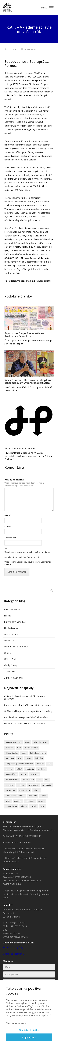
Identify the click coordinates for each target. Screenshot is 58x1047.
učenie (43, 795)
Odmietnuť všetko (29, 1030)
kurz (49, 763)
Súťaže (7, 652)
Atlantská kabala (40, 742)
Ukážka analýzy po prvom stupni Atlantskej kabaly (28, 711)
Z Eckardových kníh (13, 677)
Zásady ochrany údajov (14, 947)
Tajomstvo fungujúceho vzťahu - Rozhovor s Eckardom (24, 335)
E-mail (7, 526)
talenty (36, 790)
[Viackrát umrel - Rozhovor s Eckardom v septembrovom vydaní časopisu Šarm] (29, 363)
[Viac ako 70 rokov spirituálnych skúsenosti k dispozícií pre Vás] (7, 7)
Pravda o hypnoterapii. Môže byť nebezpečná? (26, 717)
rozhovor (10, 785)
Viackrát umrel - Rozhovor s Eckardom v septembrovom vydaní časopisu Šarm (28, 381)
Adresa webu (10, 537)
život (42, 806)
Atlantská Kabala (12, 609)
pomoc (24, 774)
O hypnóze (9, 640)
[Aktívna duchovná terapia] (29, 420)
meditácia (29, 769)
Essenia (7, 615)
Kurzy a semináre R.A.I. (15, 621)
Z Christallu (9, 671)
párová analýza (12, 779)
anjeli (27, 742)
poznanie (35, 774)
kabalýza (39, 758)
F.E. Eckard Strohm (38, 753)
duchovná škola (31, 747)
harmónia (10, 758)
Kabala (28, 758)
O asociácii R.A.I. (12, 634)
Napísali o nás (11, 628)
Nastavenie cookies (16, 1023)
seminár (21, 785)
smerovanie (33, 785)
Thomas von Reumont (15, 795)
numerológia (11, 774)
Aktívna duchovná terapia (19, 448)
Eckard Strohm (12, 753)
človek (33, 806)
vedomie (18, 801)
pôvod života (28, 779)
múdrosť (41, 769)
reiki (47, 779)
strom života (24, 790)
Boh (19, 747)
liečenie (9, 769)
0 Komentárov (30, 49)
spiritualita (46, 785)
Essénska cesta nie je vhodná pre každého (24, 723)
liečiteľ (18, 769)
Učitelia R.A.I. (10, 659)
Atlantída (9, 747)
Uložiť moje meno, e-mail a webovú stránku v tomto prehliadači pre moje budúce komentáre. (27, 554)
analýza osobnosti (13, 742)
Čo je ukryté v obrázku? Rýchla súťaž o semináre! (27, 705)
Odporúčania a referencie (16, 646)
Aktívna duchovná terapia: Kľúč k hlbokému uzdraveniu (24, 697)
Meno (7, 515)
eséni (24, 753)
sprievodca (10, 790)
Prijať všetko (29, 1037)
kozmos (40, 763)
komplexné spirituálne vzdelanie (19, 763)
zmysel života (11, 806)
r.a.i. (39, 779)
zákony (24, 806)
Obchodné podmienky (13, 953)
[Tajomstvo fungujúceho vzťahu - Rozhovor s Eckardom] (29, 318)
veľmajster (30, 801)
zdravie (41, 801)
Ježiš (20, 758)
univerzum (32, 795)
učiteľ (8, 801)
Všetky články (10, 665)
